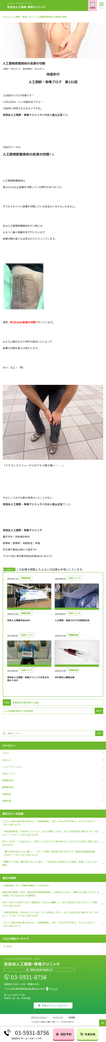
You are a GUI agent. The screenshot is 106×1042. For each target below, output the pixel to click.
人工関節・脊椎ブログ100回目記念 (72, 620)
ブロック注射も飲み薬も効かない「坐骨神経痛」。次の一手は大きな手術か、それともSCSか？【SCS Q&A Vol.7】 (49, 823)
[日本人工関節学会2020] (29, 597)
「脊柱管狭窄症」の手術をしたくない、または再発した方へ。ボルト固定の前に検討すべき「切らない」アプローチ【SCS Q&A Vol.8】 (50, 833)
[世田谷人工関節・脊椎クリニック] (26, 5)
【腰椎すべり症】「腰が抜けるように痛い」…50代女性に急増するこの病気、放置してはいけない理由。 (50, 863)
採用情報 (71, 1017)
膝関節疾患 (73, 635)
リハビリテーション (12, 766)
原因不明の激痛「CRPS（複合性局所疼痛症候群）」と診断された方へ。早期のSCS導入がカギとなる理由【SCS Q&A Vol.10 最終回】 (50, 893)
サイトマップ (58, 1017)
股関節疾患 (26, 578)
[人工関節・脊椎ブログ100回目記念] (77, 597)
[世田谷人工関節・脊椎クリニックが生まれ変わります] (29, 654)
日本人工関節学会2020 (18, 620)
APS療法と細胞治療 (64, 677)
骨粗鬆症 (6, 794)
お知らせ (6, 760)
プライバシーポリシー (39, 1017)
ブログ (5, 753)
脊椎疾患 (6, 800)
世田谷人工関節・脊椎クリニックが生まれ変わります (28, 679)
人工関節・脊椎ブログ (22, 16)
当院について (74, 578)
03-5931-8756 (29, 977)
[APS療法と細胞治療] (77, 654)
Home (6, 16)
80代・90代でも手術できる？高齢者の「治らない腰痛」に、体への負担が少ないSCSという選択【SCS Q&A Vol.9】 (49, 904)
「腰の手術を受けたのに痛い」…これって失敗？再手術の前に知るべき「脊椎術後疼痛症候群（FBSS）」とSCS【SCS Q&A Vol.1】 (48, 853)
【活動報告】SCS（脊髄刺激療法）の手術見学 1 (26, 885)
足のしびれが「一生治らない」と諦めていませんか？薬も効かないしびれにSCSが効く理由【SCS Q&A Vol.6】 (50, 843)
